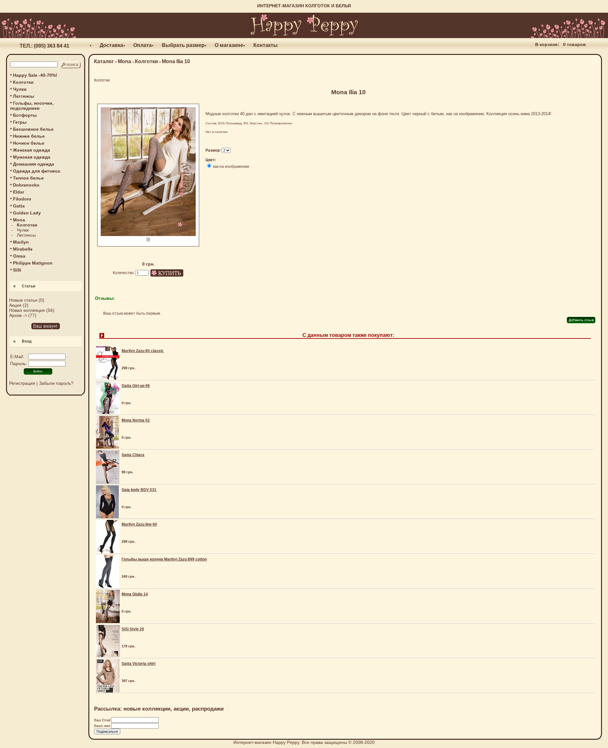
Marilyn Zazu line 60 (139, 524)
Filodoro (22, 198)
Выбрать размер (183, 45)
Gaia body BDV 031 (139, 490)
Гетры (20, 122)
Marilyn (21, 242)
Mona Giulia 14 (135, 594)
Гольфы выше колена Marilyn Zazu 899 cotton (164, 559)
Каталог (104, 61)
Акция (15, 305)
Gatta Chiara (133, 455)
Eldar (18, 191)
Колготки (23, 82)
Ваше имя (102, 726)
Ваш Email (102, 720)
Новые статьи (23, 300)
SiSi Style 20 (133, 629)
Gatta (19, 205)
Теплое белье (28, 177)
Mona (124, 61)
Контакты (265, 45)
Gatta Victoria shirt (138, 663)
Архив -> (18, 315)
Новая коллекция (27, 310)
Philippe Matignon (33, 263)
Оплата (142, 45)
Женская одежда (31, 150)
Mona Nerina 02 (136, 420)
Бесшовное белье (33, 129)
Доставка (111, 45)
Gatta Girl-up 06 (136, 386)
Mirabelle (23, 249)
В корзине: (547, 44)
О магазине (229, 45)
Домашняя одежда (33, 164)
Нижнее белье (29, 136)
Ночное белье (28, 143)
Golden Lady (27, 212)
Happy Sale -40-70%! (35, 75)
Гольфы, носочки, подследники (32, 106)
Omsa (19, 256)
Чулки (20, 89)
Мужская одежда (31, 157)
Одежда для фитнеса (36, 171)
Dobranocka (26, 184)
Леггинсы (23, 96)
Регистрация (22, 383)
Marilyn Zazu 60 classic (143, 351)
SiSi (17, 269)
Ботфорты (25, 115)
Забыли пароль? (56, 383)
